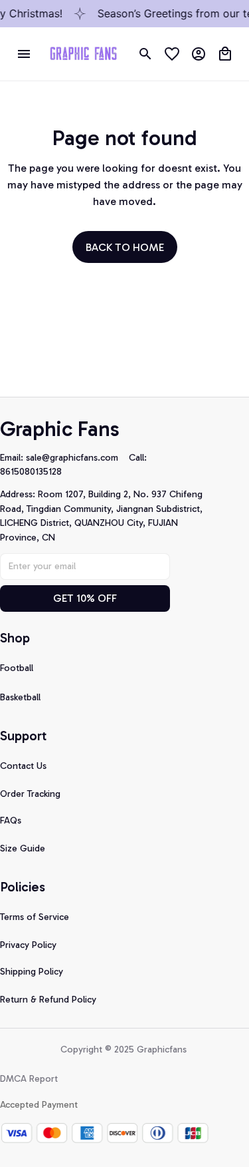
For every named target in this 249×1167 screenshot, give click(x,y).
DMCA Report (29, 1078)
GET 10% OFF (85, 598)
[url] (77, 458)
